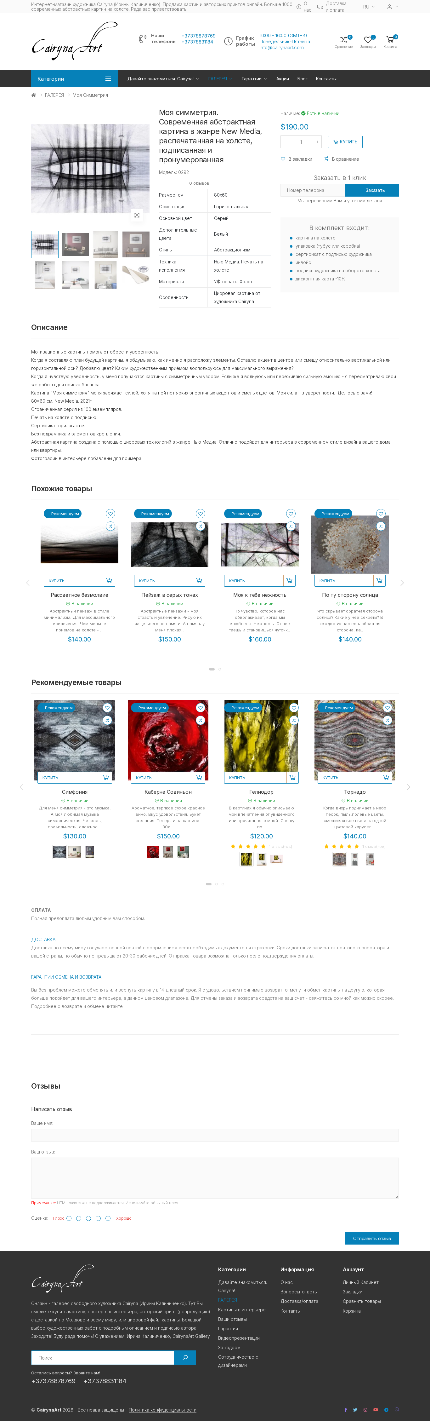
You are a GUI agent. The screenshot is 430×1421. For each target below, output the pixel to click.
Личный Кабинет (361, 1282)
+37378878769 (198, 36)
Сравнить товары (362, 1301)
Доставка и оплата (336, 7)
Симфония (75, 792)
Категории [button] (50, 79)
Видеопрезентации (239, 1338)
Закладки (352, 1291)
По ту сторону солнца (350, 595)
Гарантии (252, 78)
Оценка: (39, 1218)
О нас (307, 7)
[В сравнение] (110, 526)
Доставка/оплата (299, 1301)
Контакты (326, 78)
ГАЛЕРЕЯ (54, 95)
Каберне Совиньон (167, 792)
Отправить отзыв (372, 1238)
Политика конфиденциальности (162, 1409)
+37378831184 (197, 42)
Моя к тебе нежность (259, 595)
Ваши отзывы (232, 1319)
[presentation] (28, 582)
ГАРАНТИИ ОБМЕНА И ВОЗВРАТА (66, 977)
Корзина (352, 1311)
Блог (302, 78)
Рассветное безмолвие (79, 595)
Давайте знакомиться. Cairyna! (160, 78)
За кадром (229, 1347)
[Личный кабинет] (393, 7)
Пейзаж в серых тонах (169, 595)
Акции (282, 78)
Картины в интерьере (242, 1309)
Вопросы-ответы (299, 1291)
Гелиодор (261, 792)
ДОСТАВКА (43, 939)
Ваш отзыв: (43, 1151)
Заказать (375, 190)
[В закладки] (110, 513)
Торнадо (355, 792)
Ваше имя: (42, 1123)
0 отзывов (199, 183)
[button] (390, 42)
